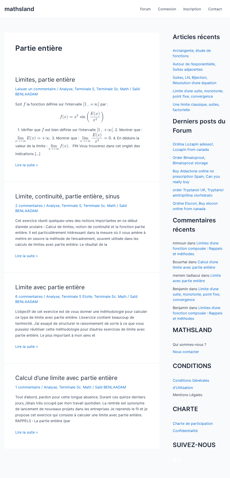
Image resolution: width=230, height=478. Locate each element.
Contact (215, 9)
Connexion (167, 9)
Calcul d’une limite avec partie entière (66, 377)
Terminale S (84, 89)
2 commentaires (29, 205)
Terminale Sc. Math (112, 89)
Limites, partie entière (45, 79)
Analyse (66, 89)
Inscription (192, 9)
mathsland (19, 8)
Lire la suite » (26, 165)
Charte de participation (193, 423)
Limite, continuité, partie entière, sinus (67, 196)
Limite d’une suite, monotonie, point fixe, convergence (196, 294)
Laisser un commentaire (35, 89)
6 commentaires (29, 296)
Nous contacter (186, 351)
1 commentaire (27, 387)
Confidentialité (185, 430)
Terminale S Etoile (77, 296)
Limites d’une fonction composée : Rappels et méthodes (197, 248)
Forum (145, 9)
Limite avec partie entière (50, 287)
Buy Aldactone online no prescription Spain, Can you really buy (196, 176)
